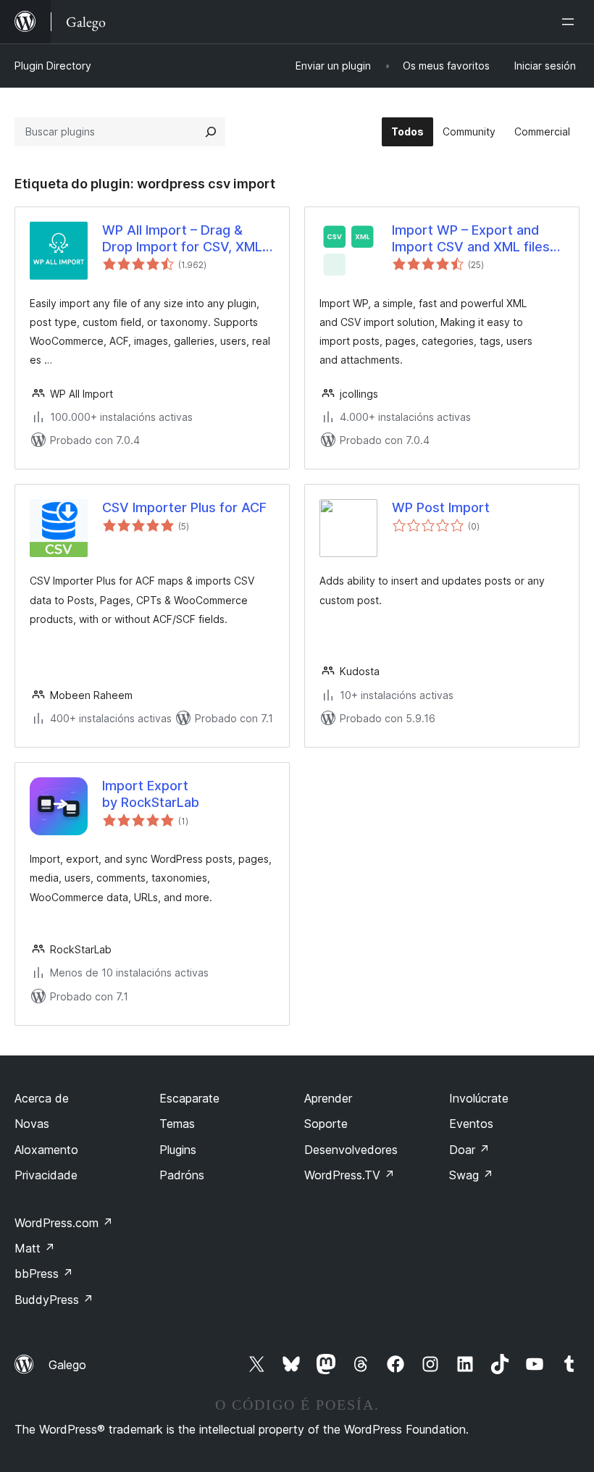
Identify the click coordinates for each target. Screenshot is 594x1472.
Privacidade (46, 1175)
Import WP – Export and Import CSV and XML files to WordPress (471, 239)
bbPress (43, 1273)
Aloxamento (46, 1149)
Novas (31, 1123)
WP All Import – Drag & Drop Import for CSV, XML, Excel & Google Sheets (184, 239)
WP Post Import (441, 507)
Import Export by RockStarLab (150, 794)
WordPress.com (63, 1223)
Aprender (328, 1098)
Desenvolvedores (351, 1149)
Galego (67, 1365)
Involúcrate (479, 1098)
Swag (471, 1175)
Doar (469, 1149)
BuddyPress (53, 1299)
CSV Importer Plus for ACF (184, 507)
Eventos (471, 1123)
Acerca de (41, 1098)
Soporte (326, 1123)
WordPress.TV (349, 1175)
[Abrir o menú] (571, 21)
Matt (34, 1248)
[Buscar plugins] (210, 131)
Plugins (177, 1149)
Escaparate (189, 1098)
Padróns (181, 1175)
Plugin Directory (52, 65)
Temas (177, 1123)
